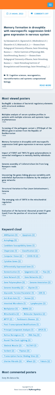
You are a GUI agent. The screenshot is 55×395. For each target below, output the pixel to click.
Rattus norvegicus (14, 335)
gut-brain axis (12, 298)
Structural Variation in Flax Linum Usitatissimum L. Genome (25, 190)
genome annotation (40, 282)
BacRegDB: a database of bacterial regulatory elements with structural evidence (27, 105)
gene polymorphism (14, 282)
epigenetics (31, 272)
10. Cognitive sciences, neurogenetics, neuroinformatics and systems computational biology (25, 79)
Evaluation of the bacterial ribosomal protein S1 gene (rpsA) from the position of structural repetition (26, 212)
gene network (12, 277)
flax (46, 272)
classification (29, 251)
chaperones (10, 251)
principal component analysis (18, 330)
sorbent (9, 351)
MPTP (8, 319)
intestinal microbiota (15, 303)
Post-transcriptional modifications (21, 324)
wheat (30, 361)
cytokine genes (12, 261)
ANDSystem (11, 235)
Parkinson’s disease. (27, 319)
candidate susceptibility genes (19, 245)
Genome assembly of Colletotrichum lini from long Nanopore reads (25, 165)
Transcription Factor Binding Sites (21, 356)
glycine (32, 287)
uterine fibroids (13, 361)
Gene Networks (33, 277)
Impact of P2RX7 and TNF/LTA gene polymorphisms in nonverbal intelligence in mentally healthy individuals (26, 154)
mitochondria (11, 314)
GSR (42, 293)
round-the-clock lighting (17, 340)
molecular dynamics (34, 314)
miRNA (27, 308)
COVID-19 (32, 256)
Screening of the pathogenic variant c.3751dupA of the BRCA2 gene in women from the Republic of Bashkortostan (27, 131)
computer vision (13, 256)
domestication (12, 272)
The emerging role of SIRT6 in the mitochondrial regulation (24, 201)
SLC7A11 (31, 345)
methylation (11, 308)
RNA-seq (34, 335)
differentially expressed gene (19, 266)
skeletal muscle (12, 345)
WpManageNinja (35, 389)
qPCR (42, 330)
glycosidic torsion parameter (19, 293)
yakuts (45, 361)
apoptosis (28, 235)
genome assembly (13, 287)
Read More (45, 85)
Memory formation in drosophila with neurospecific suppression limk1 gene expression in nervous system (27, 31)
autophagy (10, 240)
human (29, 298)
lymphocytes (38, 303)
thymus (24, 351)
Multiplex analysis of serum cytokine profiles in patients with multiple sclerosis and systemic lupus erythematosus (25, 117)
